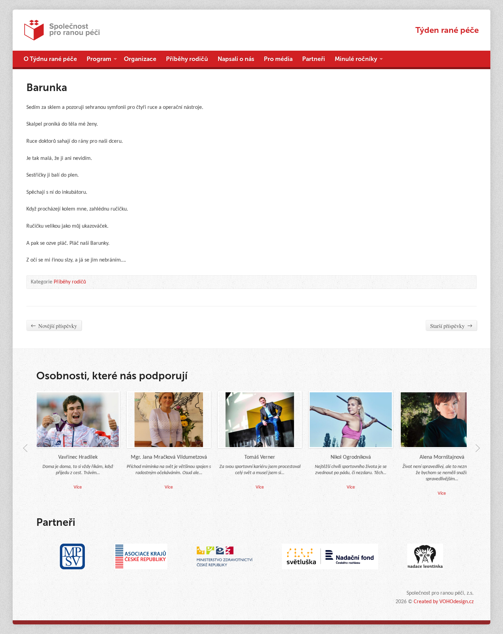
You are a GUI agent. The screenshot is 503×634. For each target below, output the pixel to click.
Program (99, 59)
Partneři (313, 59)
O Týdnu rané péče (50, 59)
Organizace (140, 59)
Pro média (278, 59)
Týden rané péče (447, 30)
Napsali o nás (236, 59)
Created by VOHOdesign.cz (444, 602)
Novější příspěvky (54, 325)
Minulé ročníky (356, 59)
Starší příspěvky (451, 325)
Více (160, 487)
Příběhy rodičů (187, 59)
